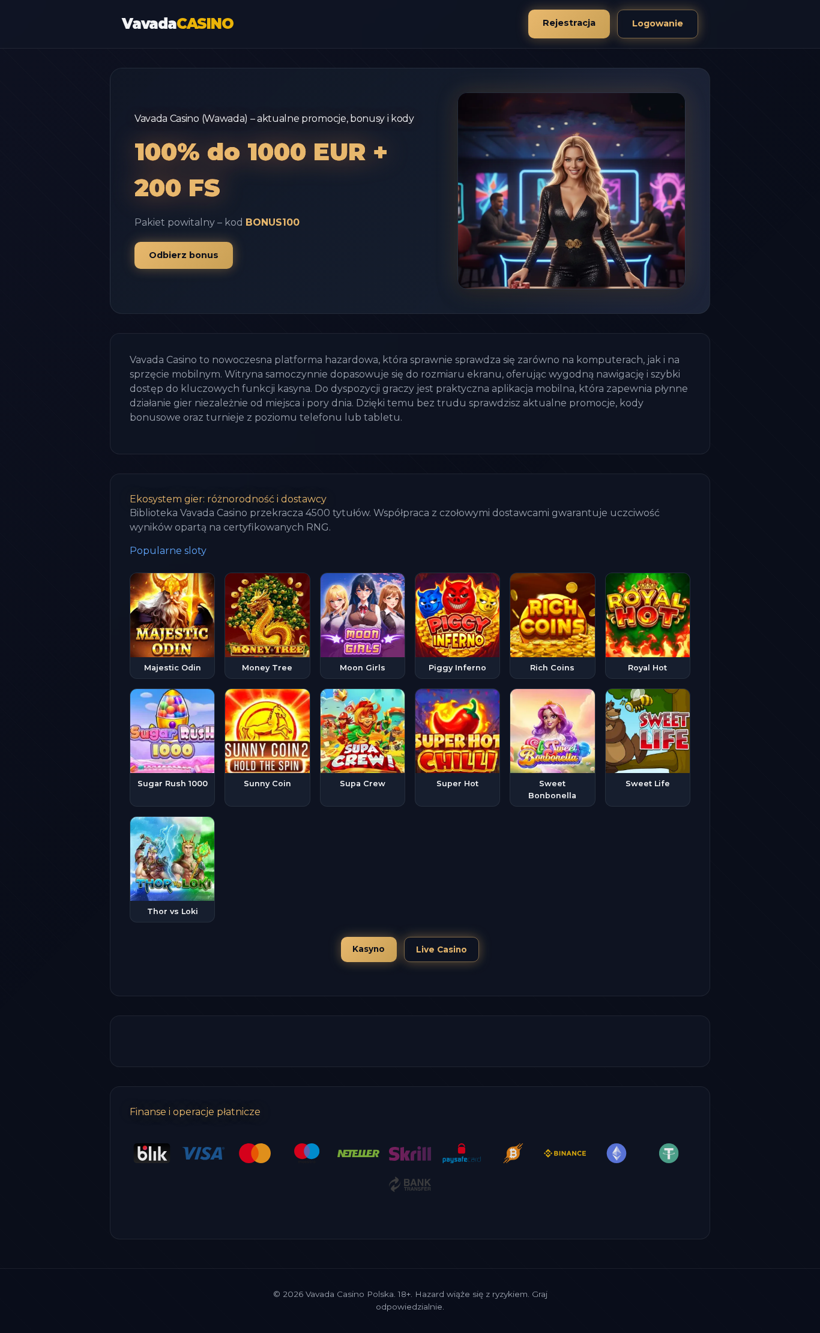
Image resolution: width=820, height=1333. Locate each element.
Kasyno (368, 949)
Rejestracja (569, 22)
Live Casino (441, 949)
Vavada (178, 23)
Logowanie (657, 23)
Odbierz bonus (184, 255)
